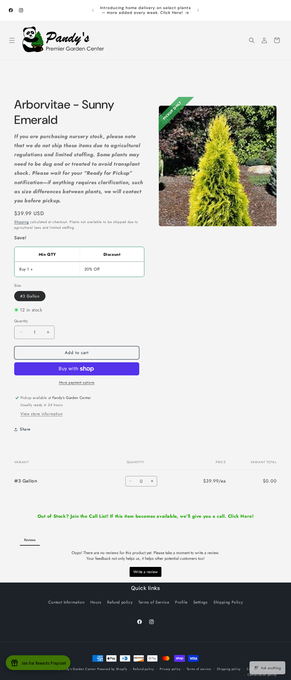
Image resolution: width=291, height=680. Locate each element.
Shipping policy (229, 669)
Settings (200, 602)
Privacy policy (170, 669)
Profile (181, 602)
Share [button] (25, 429)
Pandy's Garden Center (78, 669)
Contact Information (66, 602)
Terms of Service (153, 602)
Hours (95, 602)
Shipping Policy (228, 602)
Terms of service (199, 669)
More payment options (77, 382)
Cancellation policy (262, 674)
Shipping (21, 221)
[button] (12, 40)
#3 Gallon (30, 296)
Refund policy (119, 602)
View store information (41, 414)
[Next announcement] (198, 10)
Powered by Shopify (112, 669)
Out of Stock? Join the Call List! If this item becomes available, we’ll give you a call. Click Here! (146, 516)
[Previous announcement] (93, 10)
